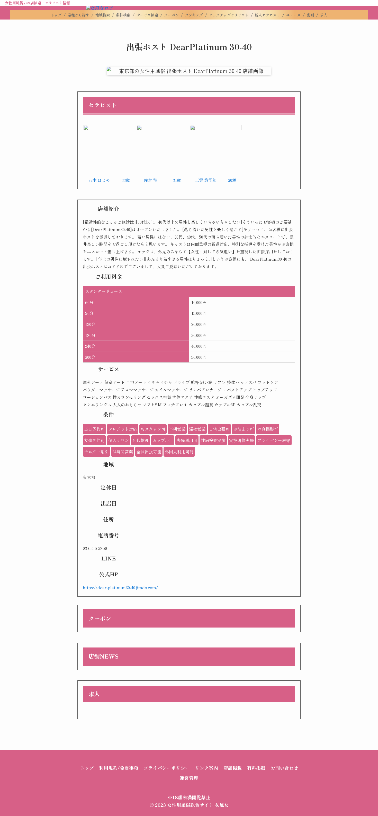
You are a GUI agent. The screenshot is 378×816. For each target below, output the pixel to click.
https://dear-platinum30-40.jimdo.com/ (120, 587)
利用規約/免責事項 (118, 767)
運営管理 (189, 777)
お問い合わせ (284, 767)
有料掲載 (256, 767)
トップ (87, 767)
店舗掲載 (232, 767)
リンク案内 (206, 767)
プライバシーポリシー (166, 767)
